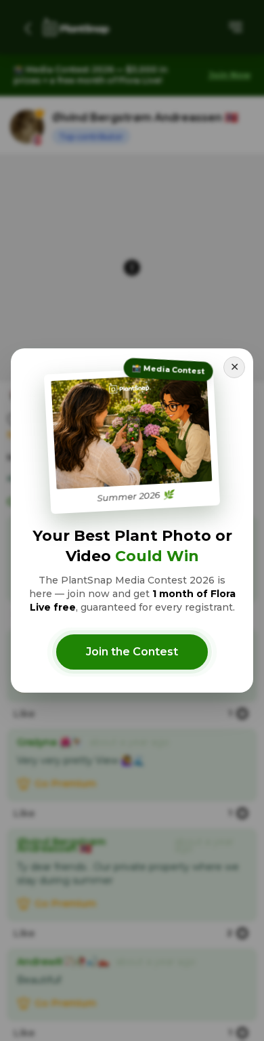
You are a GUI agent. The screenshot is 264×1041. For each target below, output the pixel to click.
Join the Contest (132, 651)
